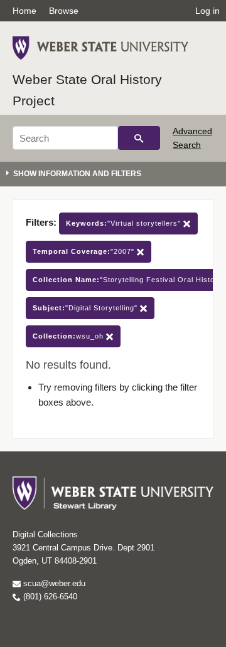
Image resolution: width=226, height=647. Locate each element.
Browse (63, 11)
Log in (207, 11)
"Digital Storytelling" (86, 308)
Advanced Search (192, 138)
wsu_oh (69, 336)
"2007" (85, 251)
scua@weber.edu (53, 583)
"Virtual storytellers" (124, 223)
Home (24, 11)
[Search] (139, 138)
